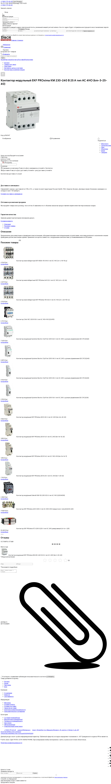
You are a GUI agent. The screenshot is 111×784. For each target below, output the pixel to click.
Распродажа (29, 60)
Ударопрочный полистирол (13, 726)
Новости (7, 695)
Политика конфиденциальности (15, 710)
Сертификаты (9, 696)
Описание (7, 224)
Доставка (21, 60)
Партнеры (8, 60)
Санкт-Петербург (17, 1)
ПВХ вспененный (9, 725)
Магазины (7, 703)
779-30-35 (6, 1)
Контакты (15, 60)
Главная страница (17, 40)
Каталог (7, 682)
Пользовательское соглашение (14, 711)
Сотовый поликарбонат (12, 718)
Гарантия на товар (10, 708)
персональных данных (60, 777)
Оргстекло (7, 723)
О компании (8, 693)
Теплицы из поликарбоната (13, 721)
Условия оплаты (9, 704)
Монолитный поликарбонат (13, 719)
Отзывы (6, 228)
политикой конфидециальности (54, 35)
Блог (5, 687)
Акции (3, 60)
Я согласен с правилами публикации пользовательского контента (24, 677)
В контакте (4, 732)
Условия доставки (10, 706)
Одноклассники (6, 733)
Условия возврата (7, 221)
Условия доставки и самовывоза (11, 194)
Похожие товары (9, 226)
